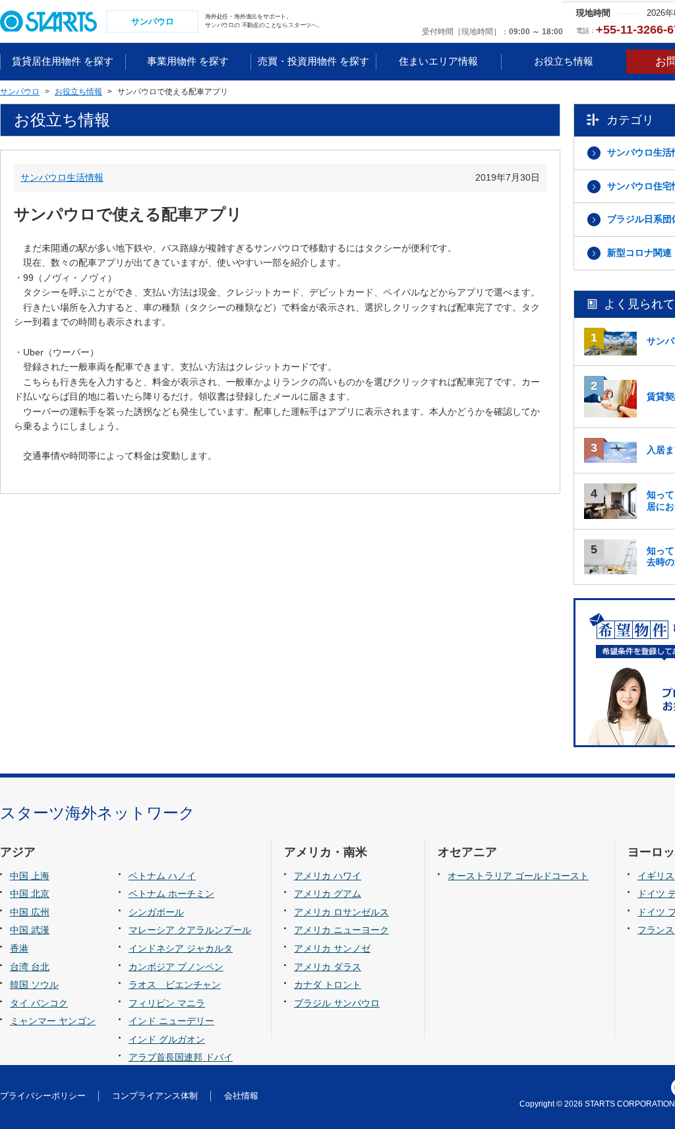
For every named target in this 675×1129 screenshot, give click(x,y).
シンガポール (156, 912)
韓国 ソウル (34, 984)
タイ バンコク (39, 1003)
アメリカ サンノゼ (332, 948)
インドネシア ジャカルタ (181, 948)
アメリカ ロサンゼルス (341, 912)
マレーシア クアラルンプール (190, 930)
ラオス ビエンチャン (175, 984)
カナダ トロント (327, 984)
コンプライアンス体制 (155, 1096)
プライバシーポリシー (43, 1096)
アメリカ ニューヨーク (341, 930)
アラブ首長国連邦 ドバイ (181, 1057)
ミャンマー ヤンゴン (53, 1021)
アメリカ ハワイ (327, 875)
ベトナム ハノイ (162, 875)
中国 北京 (29, 893)
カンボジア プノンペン (176, 966)
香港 (19, 948)
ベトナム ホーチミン (171, 893)
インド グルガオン (167, 1039)
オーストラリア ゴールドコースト (518, 875)
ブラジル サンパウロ (337, 1003)
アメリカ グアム (327, 893)
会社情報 (241, 1096)
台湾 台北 (29, 966)
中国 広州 (29, 912)
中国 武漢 (29, 930)
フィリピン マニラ (167, 1003)
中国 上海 (29, 875)
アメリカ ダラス (327, 966)
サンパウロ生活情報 (61, 177)
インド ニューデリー (171, 1021)
